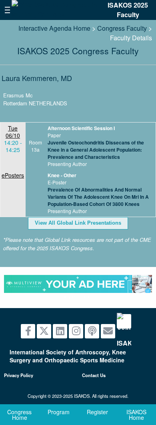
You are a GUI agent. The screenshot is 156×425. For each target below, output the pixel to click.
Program (59, 412)
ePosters (13, 175)
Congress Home (19, 414)
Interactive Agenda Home (54, 28)
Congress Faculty (122, 28)
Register (97, 412)
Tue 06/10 (13, 131)
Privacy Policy (18, 375)
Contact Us (94, 375)
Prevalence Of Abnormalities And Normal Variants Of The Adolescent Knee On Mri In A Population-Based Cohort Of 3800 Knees (98, 197)
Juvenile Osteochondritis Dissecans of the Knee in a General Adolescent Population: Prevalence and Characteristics (96, 149)
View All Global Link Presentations (78, 223)
